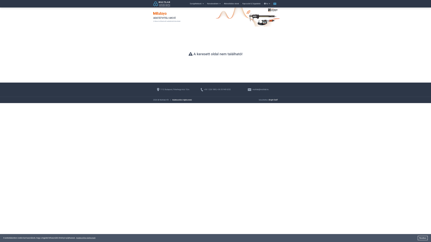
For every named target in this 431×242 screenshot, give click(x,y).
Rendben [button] (422, 238)
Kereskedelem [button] (213, 4)
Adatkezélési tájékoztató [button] (86, 238)
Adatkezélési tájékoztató (182, 100)
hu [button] (267, 4)
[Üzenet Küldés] (275, 4)
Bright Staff (273, 100)
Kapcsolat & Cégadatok (251, 4)
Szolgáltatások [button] (196, 4)
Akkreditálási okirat (231, 4)
